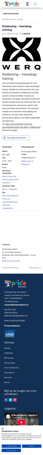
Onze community (11, 367)
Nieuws (7, 348)
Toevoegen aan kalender (16, 137)
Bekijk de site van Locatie (11, 261)
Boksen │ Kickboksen (9, 189)
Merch (7, 382)
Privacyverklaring (12, 325)
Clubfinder (8, 353)
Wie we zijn (8, 358)
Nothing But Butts (34, 268)
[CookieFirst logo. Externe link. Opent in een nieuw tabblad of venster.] (2, 429)
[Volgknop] (6, 400)
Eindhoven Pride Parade (11, 268)
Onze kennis (9, 372)
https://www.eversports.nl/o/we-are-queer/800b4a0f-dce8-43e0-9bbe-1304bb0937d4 (10, 201)
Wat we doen (9, 363)
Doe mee (8, 377)
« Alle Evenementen (10, 13)
